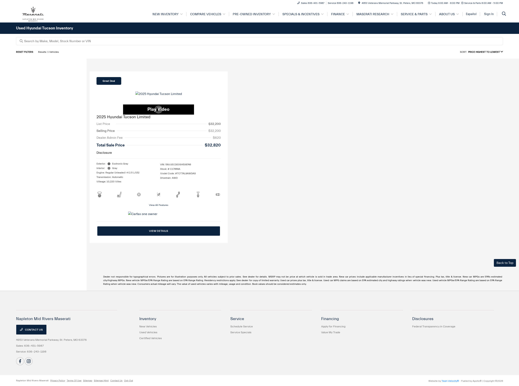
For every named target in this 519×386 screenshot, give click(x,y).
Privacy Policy (57, 380)
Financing (330, 318)
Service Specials (240, 332)
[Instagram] (29, 361)
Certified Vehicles (150, 338)
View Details (158, 231)
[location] (359, 3)
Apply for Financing (333, 326)
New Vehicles (148, 326)
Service (237, 318)
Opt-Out (128, 380)
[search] (504, 14)
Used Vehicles (148, 332)
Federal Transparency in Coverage (433, 326)
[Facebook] (20, 361)
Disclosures (422, 318)
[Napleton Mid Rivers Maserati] (51, 14)
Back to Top (504, 263)
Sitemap (87, 380)
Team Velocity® (450, 381)
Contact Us (33, 329)
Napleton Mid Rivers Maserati (32, 380)
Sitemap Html (101, 380)
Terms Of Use (74, 380)
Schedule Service (241, 326)
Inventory (147, 318)
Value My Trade (330, 332)
